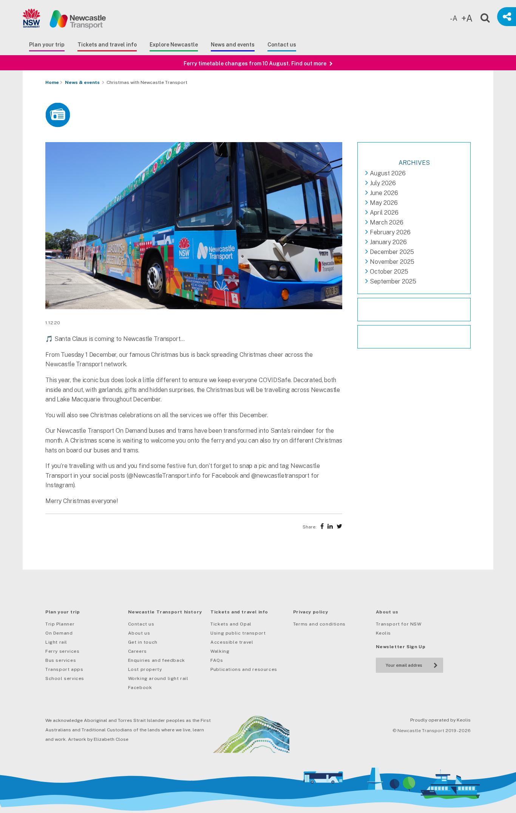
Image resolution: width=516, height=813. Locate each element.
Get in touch (143, 642)
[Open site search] (480, 16)
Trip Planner (59, 624)
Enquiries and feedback (156, 660)
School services (64, 678)
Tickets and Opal (231, 624)
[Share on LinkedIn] (330, 526)
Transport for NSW (399, 624)
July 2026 (383, 183)
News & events (82, 82)
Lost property (145, 669)
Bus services (60, 660)
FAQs (216, 660)
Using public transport (238, 633)
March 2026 (386, 222)
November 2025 (392, 261)
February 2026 (390, 232)
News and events (233, 45)
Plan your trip (47, 45)
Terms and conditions (319, 624)
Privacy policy (310, 612)
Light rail (56, 642)
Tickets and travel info (107, 45)
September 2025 (393, 281)
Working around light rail (158, 678)
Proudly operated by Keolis (440, 720)
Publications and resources (243, 669)
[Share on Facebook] (322, 526)
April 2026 (384, 212)
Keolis (383, 633)
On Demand (59, 633)
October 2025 (389, 271)
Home (52, 82)
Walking (219, 651)
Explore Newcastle (174, 45)
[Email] (403, 664)
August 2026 (388, 173)
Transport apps (64, 669)
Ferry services (62, 651)
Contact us (281, 45)
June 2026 (384, 193)
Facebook (140, 687)
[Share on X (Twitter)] (339, 526)
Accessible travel (231, 642)
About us (139, 633)
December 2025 (392, 252)
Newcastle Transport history (165, 612)
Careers (137, 651)
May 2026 (384, 202)
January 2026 (388, 242)
